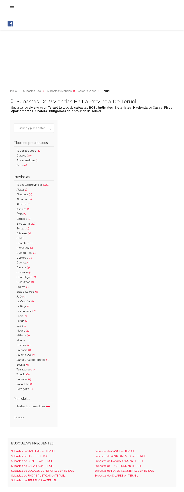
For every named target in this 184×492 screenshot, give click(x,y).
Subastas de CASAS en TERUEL (115, 451)
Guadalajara (26, 277)
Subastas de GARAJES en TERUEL (32, 466)
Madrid (23, 330)
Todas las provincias (33, 184)
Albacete (24, 194)
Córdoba (24, 257)
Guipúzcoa (25, 282)
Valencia (24, 379)
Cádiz (22, 238)
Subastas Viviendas (59, 91)
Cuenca (23, 262)
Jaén (21, 296)
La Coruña (25, 301)
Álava (22, 189)
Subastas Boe (32, 91)
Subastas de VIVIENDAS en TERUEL (33, 451)
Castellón (25, 248)
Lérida (22, 321)
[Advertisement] (92, 57)
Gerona (23, 267)
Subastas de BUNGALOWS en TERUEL (119, 461)
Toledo (23, 374)
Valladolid (25, 384)
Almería (23, 204)
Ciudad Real (26, 252)
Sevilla (23, 364)
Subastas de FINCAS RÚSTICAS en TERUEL (38, 475)
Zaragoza (25, 389)
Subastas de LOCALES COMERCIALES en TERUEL (42, 470)
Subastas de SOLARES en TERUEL (116, 475)
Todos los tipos (29, 150)
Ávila (21, 214)
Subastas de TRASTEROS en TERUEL (118, 466)
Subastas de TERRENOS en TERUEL (34, 480)
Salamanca (26, 355)
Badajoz (24, 218)
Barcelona (26, 223)
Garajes (24, 155)
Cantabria (25, 243)
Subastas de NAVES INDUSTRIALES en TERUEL (124, 470)
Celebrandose (87, 91)
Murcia (23, 340)
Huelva (23, 287)
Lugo (22, 325)
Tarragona (26, 369)
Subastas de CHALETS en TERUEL (32, 461)
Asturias (23, 209)
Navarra (24, 345)
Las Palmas (26, 311)
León (22, 316)
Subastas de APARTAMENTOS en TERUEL (121, 456)
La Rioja (23, 306)
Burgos (23, 228)
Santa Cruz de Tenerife (33, 359)
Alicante (24, 199)
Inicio (13, 91)
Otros (22, 165)
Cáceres (24, 233)
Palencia (24, 350)
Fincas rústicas (27, 160)
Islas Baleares (27, 291)
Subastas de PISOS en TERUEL (30, 456)
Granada (24, 272)
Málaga (23, 335)
